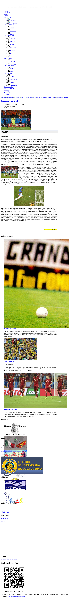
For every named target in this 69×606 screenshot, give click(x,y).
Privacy (3, 521)
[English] (16, 97)
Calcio (6, 15)
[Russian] (58, 97)
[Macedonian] (36, 97)
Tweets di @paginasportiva (9, 560)
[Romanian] (51, 97)
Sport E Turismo (9, 88)
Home (6, 11)
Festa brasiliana (9, 361)
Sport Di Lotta (8, 58)
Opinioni (6, 91)
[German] (29, 97)
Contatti (6, 94)
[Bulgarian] (9, 97)
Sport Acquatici (8, 73)
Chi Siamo (7, 12)
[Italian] (3, 97)
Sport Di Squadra (9, 25)
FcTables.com (5, 512)
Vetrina (6, 14)
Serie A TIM (7, 17)
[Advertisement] (13, 490)
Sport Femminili (8, 87)
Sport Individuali (9, 35)
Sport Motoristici (9, 65)
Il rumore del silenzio (10, 328)
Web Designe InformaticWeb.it (17, 596)
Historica (6, 90)
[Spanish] (65, 97)
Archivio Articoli (8, 93)
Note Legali (4, 518)
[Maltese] (44, 97)
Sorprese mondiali (9, 101)
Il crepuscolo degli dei (10, 409)
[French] (22, 97)
